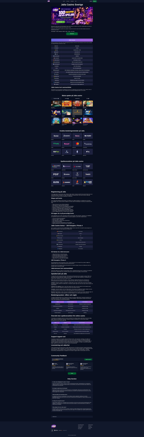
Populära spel (56, 98)
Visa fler (72, 373)
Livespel (66, 98)
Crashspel (76, 98)
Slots (87, 98)
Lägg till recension (88, 359)
